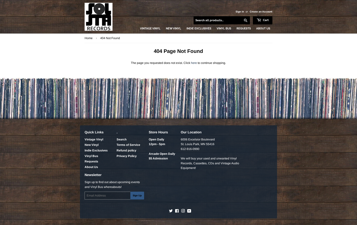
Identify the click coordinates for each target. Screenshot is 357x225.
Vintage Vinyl (150, 28)
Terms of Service (128, 144)
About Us (263, 28)
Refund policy (126, 150)
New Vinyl (173, 28)
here (194, 62)
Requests (244, 28)
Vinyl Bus (224, 28)
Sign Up (137, 195)
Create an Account (261, 11)
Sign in (240, 11)
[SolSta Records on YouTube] (189, 211)
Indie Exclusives (198, 28)
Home (89, 38)
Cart (265, 20)
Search (122, 139)
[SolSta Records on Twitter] (171, 211)
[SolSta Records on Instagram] (183, 211)
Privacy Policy (127, 156)
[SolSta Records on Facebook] (177, 211)
